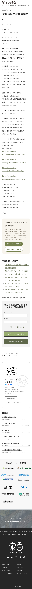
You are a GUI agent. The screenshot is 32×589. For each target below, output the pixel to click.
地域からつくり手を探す (14, 244)
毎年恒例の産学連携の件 (23, 5)
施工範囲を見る (11, 398)
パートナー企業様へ (7, 573)
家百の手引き (20, 570)
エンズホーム (14, 355)
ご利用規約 (5, 567)
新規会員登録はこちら (16, 341)
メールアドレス (9, 312)
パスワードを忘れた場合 (16, 327)
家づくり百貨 (18, 586)
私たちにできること (22, 573)
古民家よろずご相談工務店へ (10, 443)
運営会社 (19, 564)
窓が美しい (5, 430)
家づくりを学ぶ (6, 570)
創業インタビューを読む (14, 249)
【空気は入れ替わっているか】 (11, 437)
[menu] (29, 2)
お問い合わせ (20, 567)
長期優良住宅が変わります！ (10, 417)
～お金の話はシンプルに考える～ (12, 450)
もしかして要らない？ (8, 423)
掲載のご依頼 (5, 564)
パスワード (7, 319)
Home (4, 5)
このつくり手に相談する (14, 402)
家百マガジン (11, 5)
